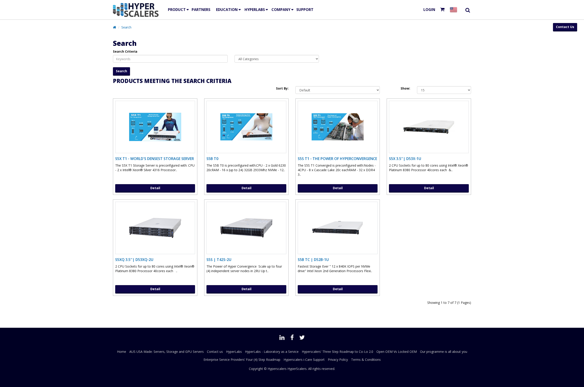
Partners (201, 9)
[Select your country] (454, 9)
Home (121, 351)
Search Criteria (125, 51)
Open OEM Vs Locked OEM (396, 351)
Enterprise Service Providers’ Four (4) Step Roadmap (241, 359)
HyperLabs (255, 9)
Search (126, 27)
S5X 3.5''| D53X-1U (405, 158)
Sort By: (282, 88)
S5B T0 (212, 158)
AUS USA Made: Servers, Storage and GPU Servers (166, 351)
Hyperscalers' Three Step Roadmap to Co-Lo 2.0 (337, 351)
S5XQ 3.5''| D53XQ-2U (134, 259)
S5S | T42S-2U (218, 259)
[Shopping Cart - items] (443, 9)
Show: (405, 88)
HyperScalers (297, 368)
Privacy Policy (338, 359)
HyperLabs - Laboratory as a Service (272, 351)
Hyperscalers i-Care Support (304, 359)
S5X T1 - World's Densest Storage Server (154, 158)
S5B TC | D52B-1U (313, 259)
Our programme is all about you (443, 351)
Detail (155, 188)
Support (304, 9)
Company (280, 9)
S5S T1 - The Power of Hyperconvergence (337, 158)
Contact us (215, 351)
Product (177, 9)
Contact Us (565, 27)
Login (429, 9)
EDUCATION (227, 9)
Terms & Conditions (366, 359)
